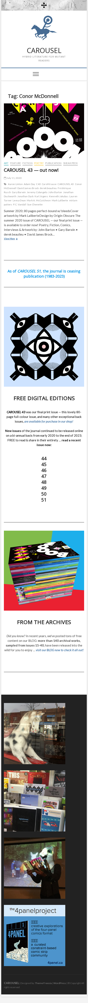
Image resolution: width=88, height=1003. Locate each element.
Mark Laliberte (60, 200)
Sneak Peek (70, 163)
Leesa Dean (19, 200)
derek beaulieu (48, 188)
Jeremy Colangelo (37, 192)
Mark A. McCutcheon (39, 200)
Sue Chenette (35, 204)
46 (44, 470)
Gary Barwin (19, 192)
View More (15, 239)
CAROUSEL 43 (66, 184)
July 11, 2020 (13, 177)
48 (44, 482)
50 (44, 494)
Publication (53, 163)
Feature (15, 163)
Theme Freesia (43, 983)
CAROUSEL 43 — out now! (31, 170)
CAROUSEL (44, 50)
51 (44, 500)
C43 (38, 184)
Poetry (39, 163)
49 (44, 488)
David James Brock (28, 188)
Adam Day (29, 184)
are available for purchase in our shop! (48, 421)
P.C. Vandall (19, 204)
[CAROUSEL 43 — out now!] (44, 130)
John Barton (55, 192)
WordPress (59, 983)
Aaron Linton (15, 184)
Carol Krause (49, 184)
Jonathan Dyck (25, 196)
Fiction (27, 163)
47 (44, 476)
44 (44, 458)
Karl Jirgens (41, 196)
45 (44, 464)
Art (6, 163)
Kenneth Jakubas (58, 196)
